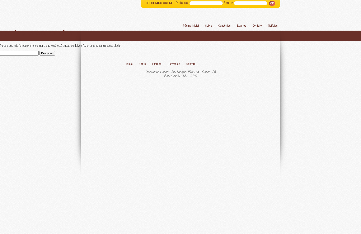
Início (129, 64)
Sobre (208, 25)
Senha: (228, 3)
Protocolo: (182, 3)
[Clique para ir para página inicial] (110, 15)
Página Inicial (191, 25)
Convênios (224, 25)
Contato (257, 25)
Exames (241, 25)
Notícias (273, 25)
